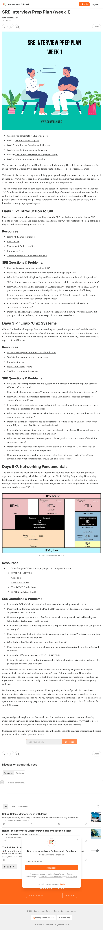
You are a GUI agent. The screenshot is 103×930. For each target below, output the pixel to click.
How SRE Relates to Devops (21, 237)
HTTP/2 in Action (20, 592)
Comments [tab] (8, 773)
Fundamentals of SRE (26, 136)
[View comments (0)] (11, 26)
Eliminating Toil (15, 251)
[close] (77, 839)
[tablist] (13, 773)
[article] (51, 819)
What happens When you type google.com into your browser (41, 568)
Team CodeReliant (10, 18)
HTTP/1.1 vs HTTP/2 (21, 573)
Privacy (49, 911)
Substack (38, 924)
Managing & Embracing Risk (21, 246)
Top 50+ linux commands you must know (27, 357)
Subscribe (84, 4)
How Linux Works (16, 366)
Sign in (95, 4)
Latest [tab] (12, 806)
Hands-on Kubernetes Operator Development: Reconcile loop (36, 830)
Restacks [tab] (20, 773)
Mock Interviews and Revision (30, 159)
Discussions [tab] (23, 806)
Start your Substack (44, 917)
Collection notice (68, 911)
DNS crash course (20, 582)
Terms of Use (64, 874)
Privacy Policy (71, 876)
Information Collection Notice (50, 876)
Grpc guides (17, 578)
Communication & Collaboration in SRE (27, 255)
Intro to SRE (13, 241)
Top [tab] (5, 806)
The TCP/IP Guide (20, 587)
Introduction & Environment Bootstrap (20, 834)
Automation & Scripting (27, 140)
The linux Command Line (20, 371)
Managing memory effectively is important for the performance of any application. (40, 817)
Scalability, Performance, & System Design (36, 154)
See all (7, 866)
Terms (57, 911)
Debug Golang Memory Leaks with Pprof (24, 814)
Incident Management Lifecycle (31, 150)
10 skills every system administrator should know (31, 352)
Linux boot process (16, 362)
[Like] (5, 26)
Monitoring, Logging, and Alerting (32, 145)
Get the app (64, 917)
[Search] (98, 806)
